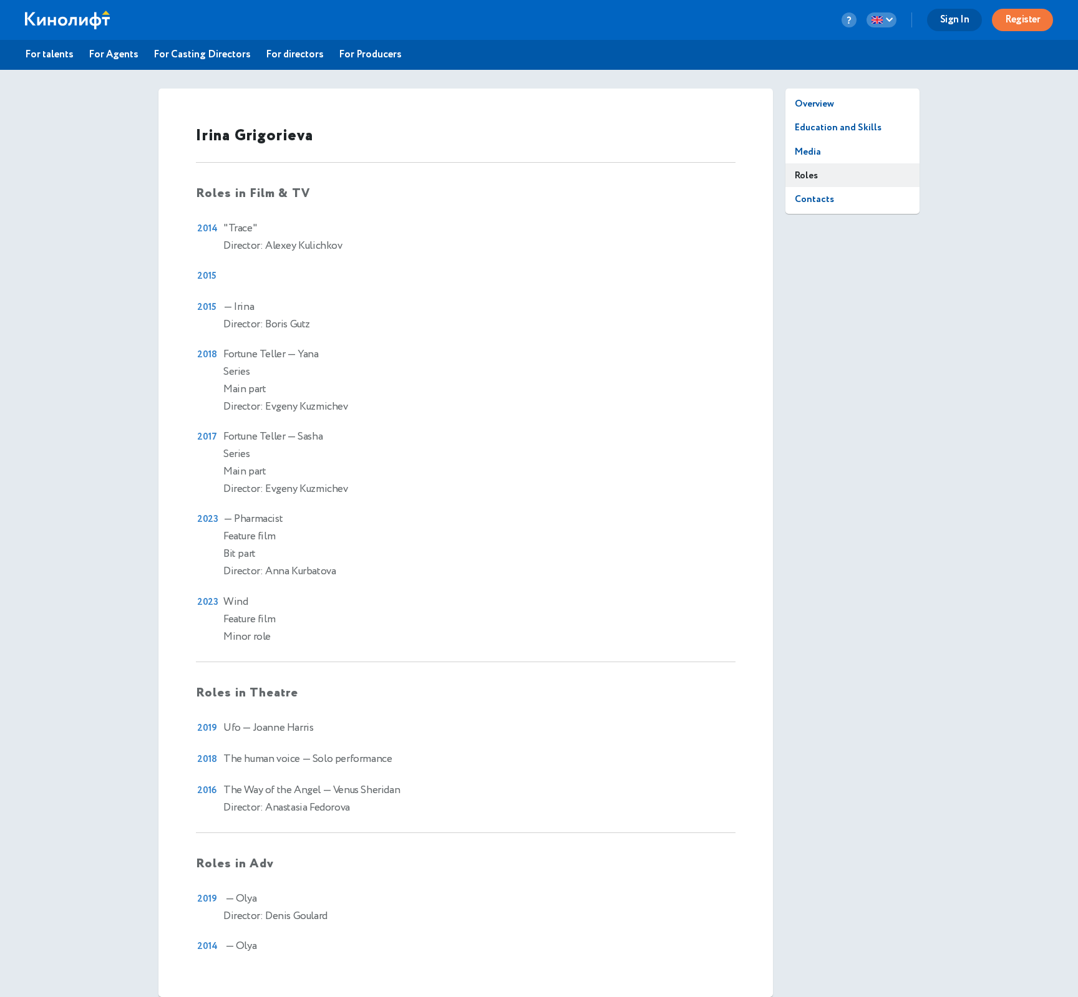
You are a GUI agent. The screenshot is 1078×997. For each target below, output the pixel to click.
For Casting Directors (202, 55)
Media (808, 151)
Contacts (814, 199)
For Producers (370, 55)
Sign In (954, 19)
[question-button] (849, 19)
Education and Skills (838, 127)
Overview (814, 103)
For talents (49, 55)
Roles (806, 175)
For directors (295, 55)
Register (1022, 19)
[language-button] (881, 19)
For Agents (113, 55)
